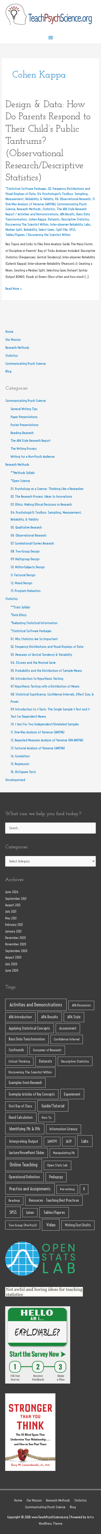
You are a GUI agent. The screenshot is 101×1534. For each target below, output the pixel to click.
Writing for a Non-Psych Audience (33, 456)
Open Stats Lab (57, 1165)
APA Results (67, 214)
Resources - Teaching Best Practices (54, 1200)
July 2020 (11, 964)
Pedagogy (56, 1176)
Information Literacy (63, 1129)
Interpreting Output (23, 1141)
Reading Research (22, 433)
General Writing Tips (24, 409)
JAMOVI (52, 1141)
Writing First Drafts (78, 1225)
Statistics (48, 209)
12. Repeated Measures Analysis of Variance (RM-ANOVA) (47, 740)
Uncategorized (15, 780)
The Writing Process (24, 448)
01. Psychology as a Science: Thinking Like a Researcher (47, 489)
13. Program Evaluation (26, 591)
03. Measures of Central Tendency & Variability (41, 654)
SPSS (72, 229)
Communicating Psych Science (25, 363)
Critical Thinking (19, 1061)
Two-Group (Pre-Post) (23, 1225)
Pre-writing (67, 1189)
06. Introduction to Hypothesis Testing (37, 678)
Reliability (30, 229)
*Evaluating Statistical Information (34, 623)
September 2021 (16, 898)
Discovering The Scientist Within (26, 224)
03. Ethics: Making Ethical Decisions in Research (41, 504)
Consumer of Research (47, 1050)
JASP (69, 1141)
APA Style (73, 1016)
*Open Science (20, 481)
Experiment (72, 1094)
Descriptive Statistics (75, 219)
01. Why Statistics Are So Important (34, 639)
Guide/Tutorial (52, 1105)
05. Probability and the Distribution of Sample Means (46, 670)
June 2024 (11, 892)
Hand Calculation (21, 1117)
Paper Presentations (24, 417)
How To (47, 1117)
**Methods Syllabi (23, 473)
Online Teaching (24, 1165)
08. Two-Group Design (25, 551)
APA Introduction (20, 1017)
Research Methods (29, 209)
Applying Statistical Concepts (29, 1028)
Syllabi (30, 1212)
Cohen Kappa (37, 219)
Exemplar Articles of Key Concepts (32, 1094)
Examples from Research (25, 1082)
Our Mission (13, 339)
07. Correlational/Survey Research (32, 543)
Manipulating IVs (64, 1153)
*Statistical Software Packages (25, 189)
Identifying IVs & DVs (24, 1128)
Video (50, 1224)
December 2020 (15, 938)
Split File (61, 229)
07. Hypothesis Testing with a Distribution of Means (45, 686)
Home (9, 331)
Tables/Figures (15, 235)
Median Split (13, 229)
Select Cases (46, 229)
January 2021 (13, 931)
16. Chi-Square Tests (23, 772)
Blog (8, 371)
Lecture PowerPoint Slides (26, 1152)
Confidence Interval (67, 1039)
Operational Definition (24, 1176)
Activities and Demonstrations (38, 214)
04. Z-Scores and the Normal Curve (33, 662)
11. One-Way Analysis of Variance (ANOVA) (37, 732)
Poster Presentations (25, 425)
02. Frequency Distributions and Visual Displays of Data (47, 647)
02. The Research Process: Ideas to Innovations (41, 496)
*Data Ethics (19, 615)
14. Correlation (20, 756)
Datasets (54, 219)
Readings (14, 1200)
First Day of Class (20, 1106)
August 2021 (13, 905)
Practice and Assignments (30, 1188)
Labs (87, 224)
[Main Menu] (50, 37)
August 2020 (13, 957)
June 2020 (11, 970)
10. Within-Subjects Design (28, 567)
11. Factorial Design (23, 575)
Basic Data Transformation (27, 1039)
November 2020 (15, 944)
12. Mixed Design (21, 583)
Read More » (13, 288)
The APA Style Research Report (31, 440)
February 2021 (14, 924)
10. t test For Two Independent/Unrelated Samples (45, 724)
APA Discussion (81, 1005)
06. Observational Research (73, 199)
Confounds (16, 1050)
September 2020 (16, 951)
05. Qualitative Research (26, 527)
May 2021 (11, 918)
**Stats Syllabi (20, 607)
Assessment (67, 1028)
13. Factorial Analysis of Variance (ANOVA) (38, 748)
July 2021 (11, 911)
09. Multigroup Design (25, 559)
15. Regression (20, 764)
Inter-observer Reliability (66, 224)
